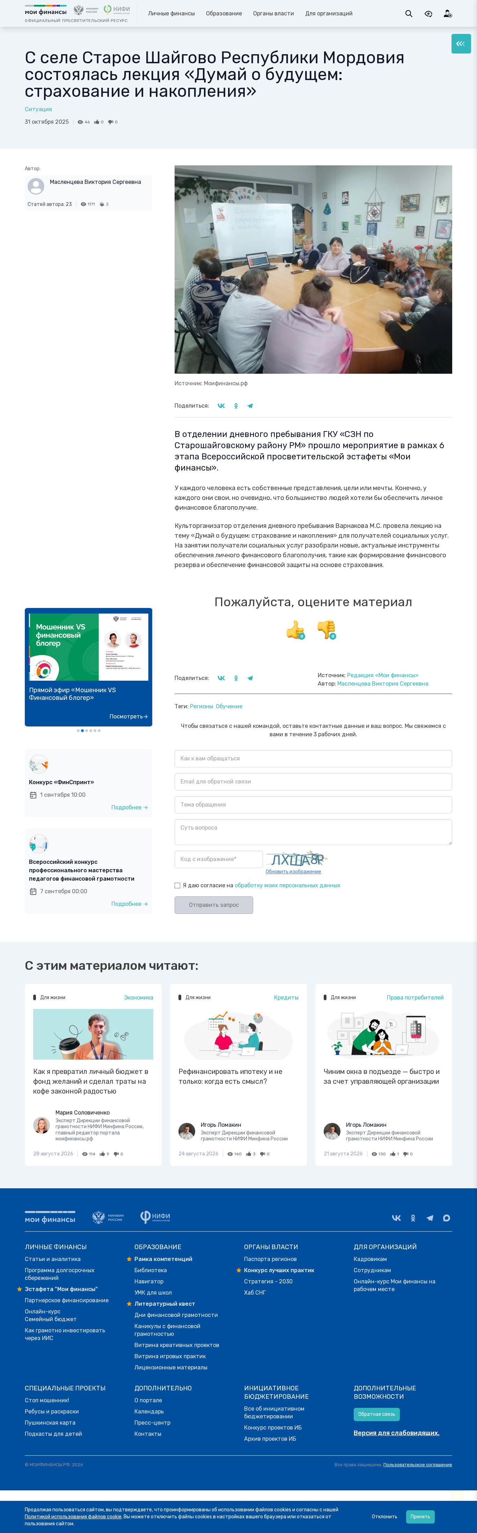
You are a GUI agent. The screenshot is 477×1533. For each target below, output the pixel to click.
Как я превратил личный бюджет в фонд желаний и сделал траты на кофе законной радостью (90, 1081)
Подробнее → (129, 807)
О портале (148, 1400)
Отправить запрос (214, 905)
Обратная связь (376, 1414)
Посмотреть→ (129, 716)
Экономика (138, 997)
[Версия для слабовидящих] (428, 13)
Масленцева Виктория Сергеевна (95, 182)
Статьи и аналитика (53, 1259)
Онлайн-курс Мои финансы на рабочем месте (394, 1285)
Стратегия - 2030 (268, 1281)
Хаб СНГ (255, 1292)
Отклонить (384, 1517)
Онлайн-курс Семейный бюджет (51, 1315)
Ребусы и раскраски (52, 1411)
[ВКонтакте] (396, 1218)
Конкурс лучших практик (279, 1270)
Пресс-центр (152, 1422)
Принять (420, 1517)
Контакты (147, 1434)
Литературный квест (164, 1304)
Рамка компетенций (163, 1259)
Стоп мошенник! (47, 1400)
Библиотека (150, 1270)
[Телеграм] (429, 1218)
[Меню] (461, 44)
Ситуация (38, 109)
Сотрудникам (372, 1270)
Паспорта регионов (270, 1259)
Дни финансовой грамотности (176, 1315)
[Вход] (448, 13)
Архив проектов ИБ (270, 1438)
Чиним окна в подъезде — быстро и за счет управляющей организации (382, 1076)
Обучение (229, 706)
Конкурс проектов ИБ (273, 1427)
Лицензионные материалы (170, 1367)
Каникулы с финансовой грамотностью (167, 1330)
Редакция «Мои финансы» (383, 675)
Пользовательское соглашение (417, 1464)
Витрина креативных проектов (176, 1345)
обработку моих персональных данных (287, 885)
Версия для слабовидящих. (397, 1433)
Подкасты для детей (53, 1434)
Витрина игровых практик (170, 1356)
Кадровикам (370, 1259)
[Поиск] (409, 13)
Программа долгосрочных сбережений (60, 1274)
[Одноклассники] (413, 1218)
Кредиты (286, 997)
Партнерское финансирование (67, 1300)
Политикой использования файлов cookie (73, 1517)
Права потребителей (415, 997)
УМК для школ (153, 1292)
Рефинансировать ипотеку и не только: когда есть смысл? (230, 1076)
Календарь (149, 1411)
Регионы (201, 706)
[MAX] (446, 1218)
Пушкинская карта (50, 1422)
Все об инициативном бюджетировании (274, 1412)
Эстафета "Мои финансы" (61, 1289)
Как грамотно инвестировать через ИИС (65, 1334)
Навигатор (148, 1281)
